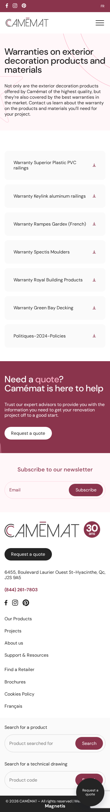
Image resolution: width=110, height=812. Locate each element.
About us (14, 643)
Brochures (15, 682)
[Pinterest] (26, 603)
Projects (13, 631)
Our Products (18, 619)
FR (102, 6)
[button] (99, 22)
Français (13, 706)
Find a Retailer (19, 669)
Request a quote (90, 792)
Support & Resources (27, 655)
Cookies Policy (19, 694)
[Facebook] (6, 603)
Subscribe (86, 490)
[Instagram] (15, 603)
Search (89, 743)
